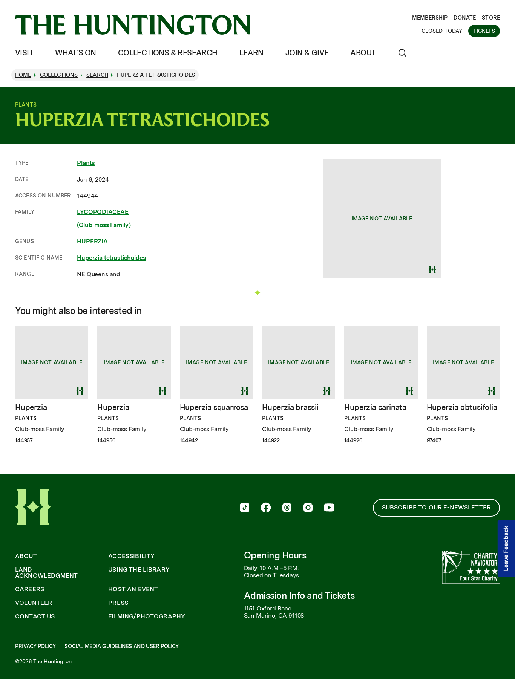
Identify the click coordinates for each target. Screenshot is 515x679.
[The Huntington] (132, 25)
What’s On (75, 52)
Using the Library (139, 570)
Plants (86, 163)
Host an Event (133, 589)
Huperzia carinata (375, 407)
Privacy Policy (35, 646)
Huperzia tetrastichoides (111, 258)
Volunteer (33, 603)
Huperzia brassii (290, 407)
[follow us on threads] (287, 508)
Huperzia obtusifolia (462, 407)
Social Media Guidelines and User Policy (121, 646)
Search (97, 75)
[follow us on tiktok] (245, 508)
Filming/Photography (146, 616)
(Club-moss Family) (103, 225)
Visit (24, 52)
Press (118, 603)
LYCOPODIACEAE (103, 212)
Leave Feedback (506, 548)
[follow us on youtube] (329, 508)
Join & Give (306, 52)
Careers (29, 589)
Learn (251, 52)
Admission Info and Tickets (299, 595)
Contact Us (35, 616)
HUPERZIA (92, 241)
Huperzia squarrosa (214, 407)
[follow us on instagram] (308, 508)
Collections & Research (168, 52)
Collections (59, 75)
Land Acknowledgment (46, 573)
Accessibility (131, 556)
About (363, 52)
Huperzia (31, 407)
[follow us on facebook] (266, 508)
